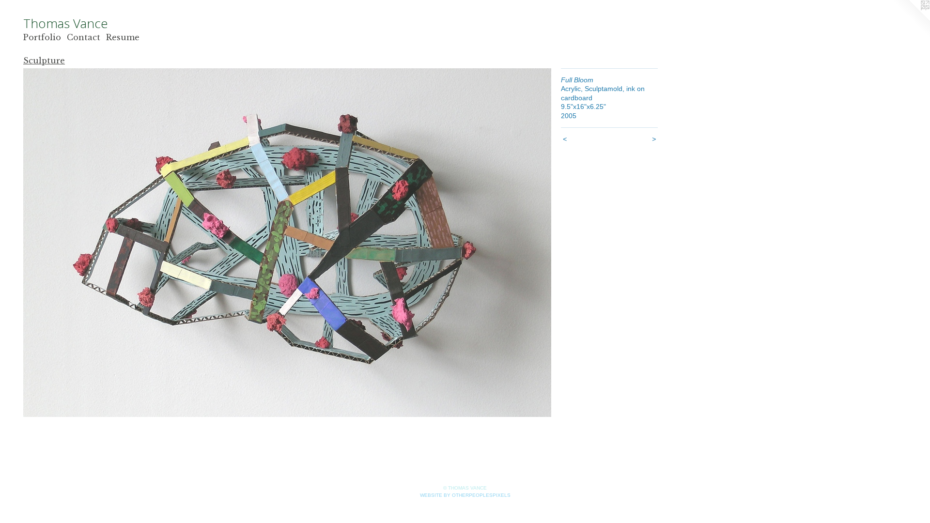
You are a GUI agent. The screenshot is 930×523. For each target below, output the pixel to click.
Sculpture (44, 60)
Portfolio (42, 37)
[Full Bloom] (287, 242)
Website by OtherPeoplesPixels (465, 495)
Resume (123, 37)
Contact (83, 37)
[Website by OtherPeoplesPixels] (910, 19)
